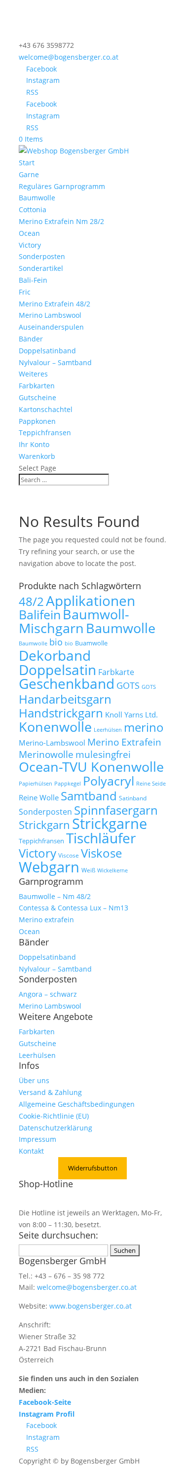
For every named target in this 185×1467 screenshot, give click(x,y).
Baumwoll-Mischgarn (74, 621)
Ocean (29, 233)
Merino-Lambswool (52, 743)
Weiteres (33, 373)
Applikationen (90, 600)
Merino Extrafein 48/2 (54, 303)
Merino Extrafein (124, 742)
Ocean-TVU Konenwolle (91, 767)
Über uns (34, 1080)
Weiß (88, 870)
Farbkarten (37, 385)
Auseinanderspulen (51, 327)
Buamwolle (91, 643)
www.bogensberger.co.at (90, 1306)
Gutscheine (37, 397)
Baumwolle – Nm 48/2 (55, 896)
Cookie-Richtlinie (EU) (54, 1116)
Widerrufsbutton (92, 1168)
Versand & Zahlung (50, 1092)
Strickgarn (44, 824)
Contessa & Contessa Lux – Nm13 (73, 907)
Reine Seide (151, 783)
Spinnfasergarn (116, 810)
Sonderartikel (41, 268)
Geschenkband (66, 683)
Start (27, 162)
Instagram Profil (46, 1414)
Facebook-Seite (45, 1402)
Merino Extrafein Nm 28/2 (61, 221)
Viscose (68, 855)
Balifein (40, 614)
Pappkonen (37, 421)
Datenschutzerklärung (55, 1127)
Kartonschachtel (46, 409)
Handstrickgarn (61, 713)
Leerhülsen (108, 729)
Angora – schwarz (48, 994)
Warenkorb (37, 456)
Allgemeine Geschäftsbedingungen (77, 1104)
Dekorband (55, 655)
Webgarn (49, 867)
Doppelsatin (57, 669)
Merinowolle (46, 754)
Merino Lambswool (50, 315)
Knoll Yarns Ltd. (131, 714)
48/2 (31, 601)
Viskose (101, 853)
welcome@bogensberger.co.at (87, 1287)
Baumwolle (37, 197)
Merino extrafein (46, 919)
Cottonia (32, 209)
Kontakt (31, 1151)
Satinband (133, 798)
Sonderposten (42, 256)
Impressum (37, 1139)
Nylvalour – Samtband (55, 362)
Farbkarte (116, 672)
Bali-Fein (33, 280)
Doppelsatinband (47, 350)
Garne (29, 174)
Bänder (31, 338)
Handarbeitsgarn (65, 699)
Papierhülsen (35, 783)
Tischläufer (101, 837)
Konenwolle (55, 726)
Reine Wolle (39, 797)
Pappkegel (67, 783)
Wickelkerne (112, 870)
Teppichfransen (45, 432)
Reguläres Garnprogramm (62, 186)
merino (144, 727)
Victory (30, 245)
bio (56, 642)
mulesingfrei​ (103, 754)
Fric (25, 292)
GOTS (128, 685)
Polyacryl (108, 781)
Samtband (89, 796)
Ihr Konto (34, 444)
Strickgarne (109, 823)
